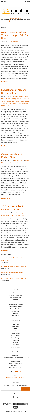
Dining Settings (16, 99)
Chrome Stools (19, 160)
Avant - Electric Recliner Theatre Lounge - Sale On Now (14, 35)
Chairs (15, 96)
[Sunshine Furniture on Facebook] (13, 397)
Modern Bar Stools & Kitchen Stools (12, 272)
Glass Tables (25, 101)
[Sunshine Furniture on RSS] (17, 397)
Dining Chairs (5, 99)
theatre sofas (15, 42)
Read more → (5, 82)
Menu (5, 1)
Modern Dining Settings (10, 103)
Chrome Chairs (23, 96)
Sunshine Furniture (20, 411)
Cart (28, 1)
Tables (9, 106)
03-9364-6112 (17, 371)
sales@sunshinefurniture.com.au (15, 21)
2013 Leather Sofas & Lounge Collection (13, 278)
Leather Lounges (19, 213)
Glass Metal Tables (13, 101)
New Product (16, 215)
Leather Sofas (5, 215)
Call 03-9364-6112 (15, 18)
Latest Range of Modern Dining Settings (13, 266)
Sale (23, 215)
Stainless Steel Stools (13, 163)
